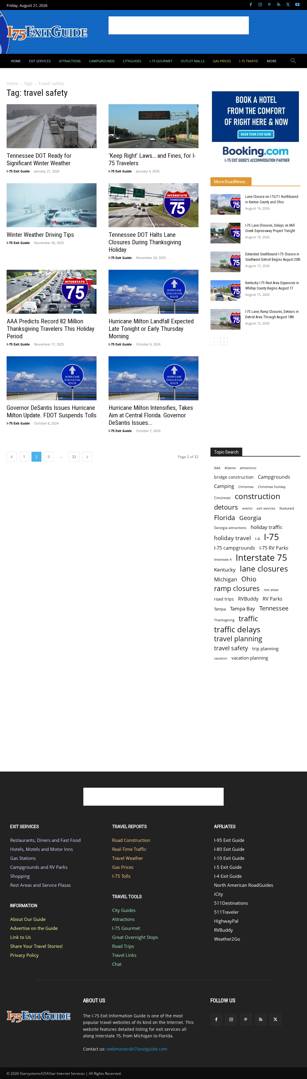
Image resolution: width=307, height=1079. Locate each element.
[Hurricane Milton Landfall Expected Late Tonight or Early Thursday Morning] (153, 292)
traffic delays (237, 629)
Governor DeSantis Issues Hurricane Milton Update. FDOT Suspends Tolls (52, 411)
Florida (224, 517)
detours (226, 507)
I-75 (271, 537)
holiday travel (232, 538)
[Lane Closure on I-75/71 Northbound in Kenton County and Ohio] (225, 204)
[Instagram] (260, 5)
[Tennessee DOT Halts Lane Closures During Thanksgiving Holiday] (153, 205)
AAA (217, 468)
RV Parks (272, 599)
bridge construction (234, 477)
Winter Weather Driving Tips (40, 234)
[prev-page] (12, 457)
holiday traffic (266, 527)
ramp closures (237, 588)
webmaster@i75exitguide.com (137, 1049)
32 (74, 456)
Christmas (246, 487)
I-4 (257, 538)
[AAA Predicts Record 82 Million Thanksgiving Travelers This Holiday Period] (52, 292)
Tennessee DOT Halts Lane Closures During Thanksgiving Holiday (145, 242)
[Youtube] (297, 5)
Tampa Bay (242, 608)
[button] (293, 61)
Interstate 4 (222, 559)
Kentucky (225, 569)
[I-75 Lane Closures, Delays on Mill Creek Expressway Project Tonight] (225, 233)
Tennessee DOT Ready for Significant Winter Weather (39, 159)
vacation (220, 658)
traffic (248, 618)
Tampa (220, 609)
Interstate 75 (261, 557)
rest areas (271, 589)
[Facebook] (251, 5)
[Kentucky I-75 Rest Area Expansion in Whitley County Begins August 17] (225, 290)
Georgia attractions (230, 527)
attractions (248, 468)
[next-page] (87, 457)
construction (257, 496)
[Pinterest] (269, 5)
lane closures (264, 569)
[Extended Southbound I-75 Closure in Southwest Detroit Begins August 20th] (225, 261)
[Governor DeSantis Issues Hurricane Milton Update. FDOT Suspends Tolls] (52, 378)
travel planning (238, 639)
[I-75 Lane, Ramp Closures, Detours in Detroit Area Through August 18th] (225, 319)
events (247, 508)
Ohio (248, 579)
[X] (288, 5)
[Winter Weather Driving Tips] (52, 205)
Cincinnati (222, 497)
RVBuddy (248, 599)
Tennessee (273, 608)
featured (286, 508)
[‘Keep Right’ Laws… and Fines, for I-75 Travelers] (153, 126)
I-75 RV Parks (273, 548)
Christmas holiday (272, 486)
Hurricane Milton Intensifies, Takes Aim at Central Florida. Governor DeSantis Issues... (151, 415)
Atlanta (230, 468)
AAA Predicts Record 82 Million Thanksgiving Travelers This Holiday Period (50, 329)
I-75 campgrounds (234, 548)
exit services (266, 508)
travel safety (231, 648)
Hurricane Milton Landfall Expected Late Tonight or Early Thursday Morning (151, 329)
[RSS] (279, 5)
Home (12, 83)
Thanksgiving (224, 620)
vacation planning (249, 658)
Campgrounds (274, 477)
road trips (224, 599)
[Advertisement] (179, 25)
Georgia (250, 518)
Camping (224, 486)
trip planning (265, 648)
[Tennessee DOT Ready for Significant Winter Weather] (52, 126)
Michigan (225, 579)
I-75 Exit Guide (18, 171)
